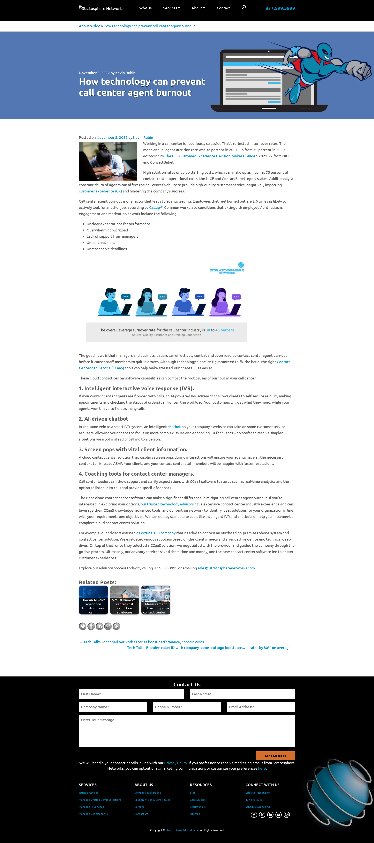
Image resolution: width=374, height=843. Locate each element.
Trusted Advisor (88, 792)
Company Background (147, 792)
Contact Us (141, 813)
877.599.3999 (280, 8)
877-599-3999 (254, 799)
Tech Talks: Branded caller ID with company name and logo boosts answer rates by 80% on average (211, 647)
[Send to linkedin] (99, 626)
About (84, 25)
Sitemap (195, 813)
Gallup (154, 207)
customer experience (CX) (100, 191)
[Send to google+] (108, 626)
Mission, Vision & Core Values (152, 799)
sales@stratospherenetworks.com (226, 568)
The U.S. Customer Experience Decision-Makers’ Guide (210, 155)
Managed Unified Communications (100, 799)
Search (244, 7)
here (262, 768)
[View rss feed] (116, 626)
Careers (139, 806)
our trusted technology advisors (167, 504)
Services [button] (170, 7)
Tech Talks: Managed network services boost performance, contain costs (141, 641)
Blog (96, 25)
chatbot (174, 426)
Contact (223, 7)
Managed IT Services (91, 806)
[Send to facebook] (91, 626)
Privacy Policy (175, 762)
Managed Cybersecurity (93, 813)
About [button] (197, 7)
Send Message (275, 755)
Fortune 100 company (157, 532)
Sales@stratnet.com (257, 792)
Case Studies (198, 799)
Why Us (145, 7)
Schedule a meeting (257, 806)
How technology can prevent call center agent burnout (149, 25)
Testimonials (198, 806)
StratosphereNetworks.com (182, 830)
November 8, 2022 (94, 72)
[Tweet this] (83, 626)
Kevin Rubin (125, 72)
